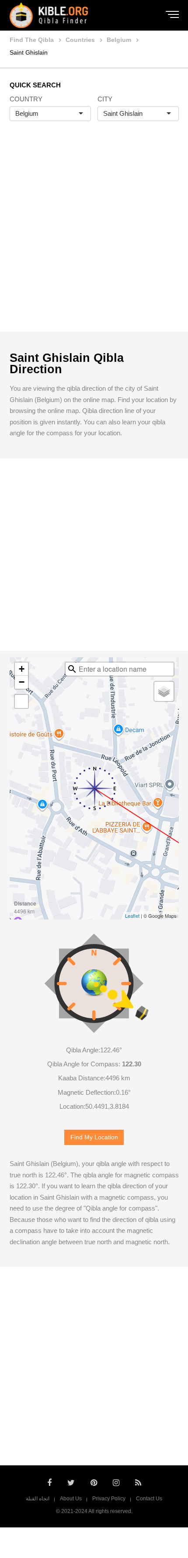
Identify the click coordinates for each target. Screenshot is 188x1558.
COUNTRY (26, 99)
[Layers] (164, 691)
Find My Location (94, 1137)
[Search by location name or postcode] (72, 669)
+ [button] (21, 668)
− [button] (21, 682)
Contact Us (149, 1499)
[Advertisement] (94, 236)
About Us (71, 1499)
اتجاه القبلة (37, 1499)
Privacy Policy (108, 1499)
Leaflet (132, 915)
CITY (104, 99)
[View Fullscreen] (21, 701)
